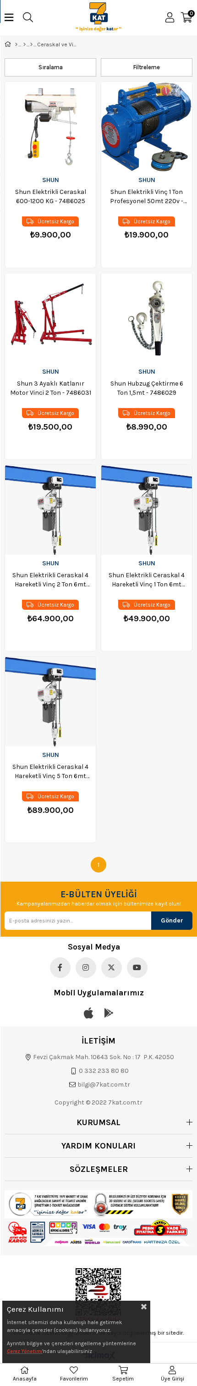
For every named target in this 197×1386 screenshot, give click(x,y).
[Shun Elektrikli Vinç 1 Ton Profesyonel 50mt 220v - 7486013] (146, 126)
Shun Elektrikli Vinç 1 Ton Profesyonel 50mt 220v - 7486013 (146, 197)
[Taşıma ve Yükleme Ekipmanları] (31, 44)
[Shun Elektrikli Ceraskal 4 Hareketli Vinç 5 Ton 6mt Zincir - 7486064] (50, 701)
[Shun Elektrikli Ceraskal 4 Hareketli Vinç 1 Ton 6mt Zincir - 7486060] (146, 510)
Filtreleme (146, 67)
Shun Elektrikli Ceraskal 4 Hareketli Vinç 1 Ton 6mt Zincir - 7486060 (147, 580)
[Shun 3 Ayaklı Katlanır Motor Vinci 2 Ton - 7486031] (50, 318)
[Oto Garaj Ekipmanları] (24, 44)
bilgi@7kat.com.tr (103, 1084)
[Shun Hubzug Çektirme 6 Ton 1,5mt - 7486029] (146, 318)
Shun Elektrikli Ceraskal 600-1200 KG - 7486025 (50, 196)
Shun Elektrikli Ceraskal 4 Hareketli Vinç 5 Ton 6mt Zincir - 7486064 (50, 772)
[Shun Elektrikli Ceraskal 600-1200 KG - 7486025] (50, 126)
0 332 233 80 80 (104, 1071)
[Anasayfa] (16, 44)
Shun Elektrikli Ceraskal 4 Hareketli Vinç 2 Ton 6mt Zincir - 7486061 (50, 580)
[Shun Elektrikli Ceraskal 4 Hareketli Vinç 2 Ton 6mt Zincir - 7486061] (50, 510)
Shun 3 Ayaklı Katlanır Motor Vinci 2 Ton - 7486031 (50, 388)
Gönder (172, 920)
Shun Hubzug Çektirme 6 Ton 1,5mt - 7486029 (146, 388)
